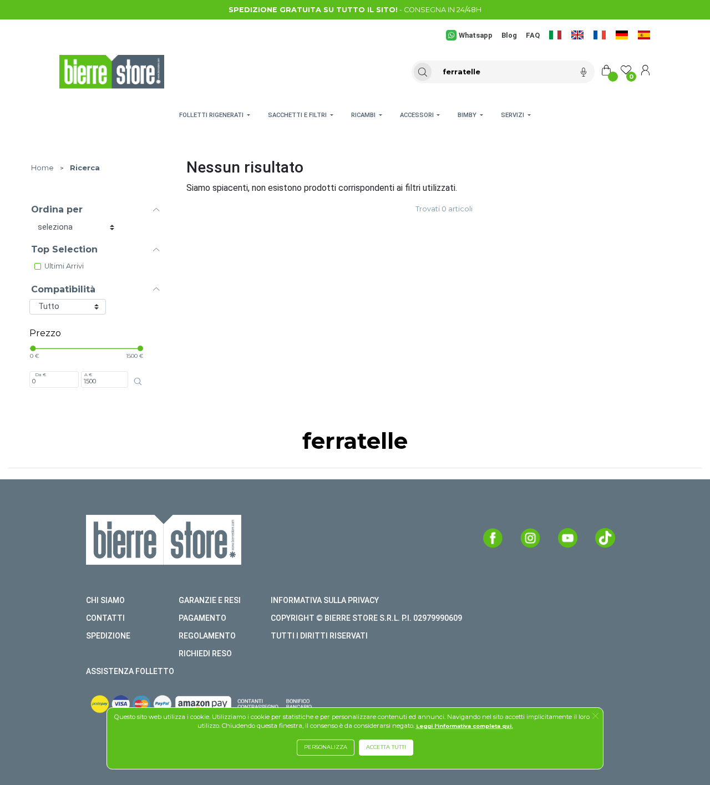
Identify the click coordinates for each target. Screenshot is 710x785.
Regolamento (207, 635)
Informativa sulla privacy (325, 600)
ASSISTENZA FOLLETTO (130, 671)
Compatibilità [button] (63, 289)
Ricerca (85, 168)
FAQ (533, 35)
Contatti (105, 618)
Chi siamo (105, 600)
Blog (509, 35)
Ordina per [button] (57, 209)
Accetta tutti (386, 747)
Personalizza (325, 747)
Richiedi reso (205, 653)
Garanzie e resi (210, 600)
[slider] (33, 348)
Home (42, 168)
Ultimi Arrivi (64, 266)
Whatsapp (476, 35)
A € (88, 374)
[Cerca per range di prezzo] (138, 381)
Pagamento (202, 618)
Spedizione (108, 635)
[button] (595, 716)
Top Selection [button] (64, 249)
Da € (40, 374)
